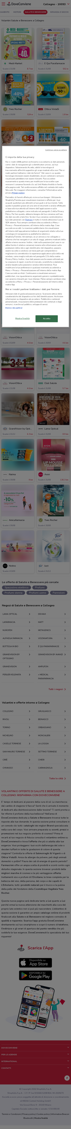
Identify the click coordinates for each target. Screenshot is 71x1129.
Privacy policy (18, 193)
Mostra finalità (22, 318)
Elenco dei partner (13, 308)
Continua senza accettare (56, 150)
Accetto (46, 318)
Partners (29, 219)
